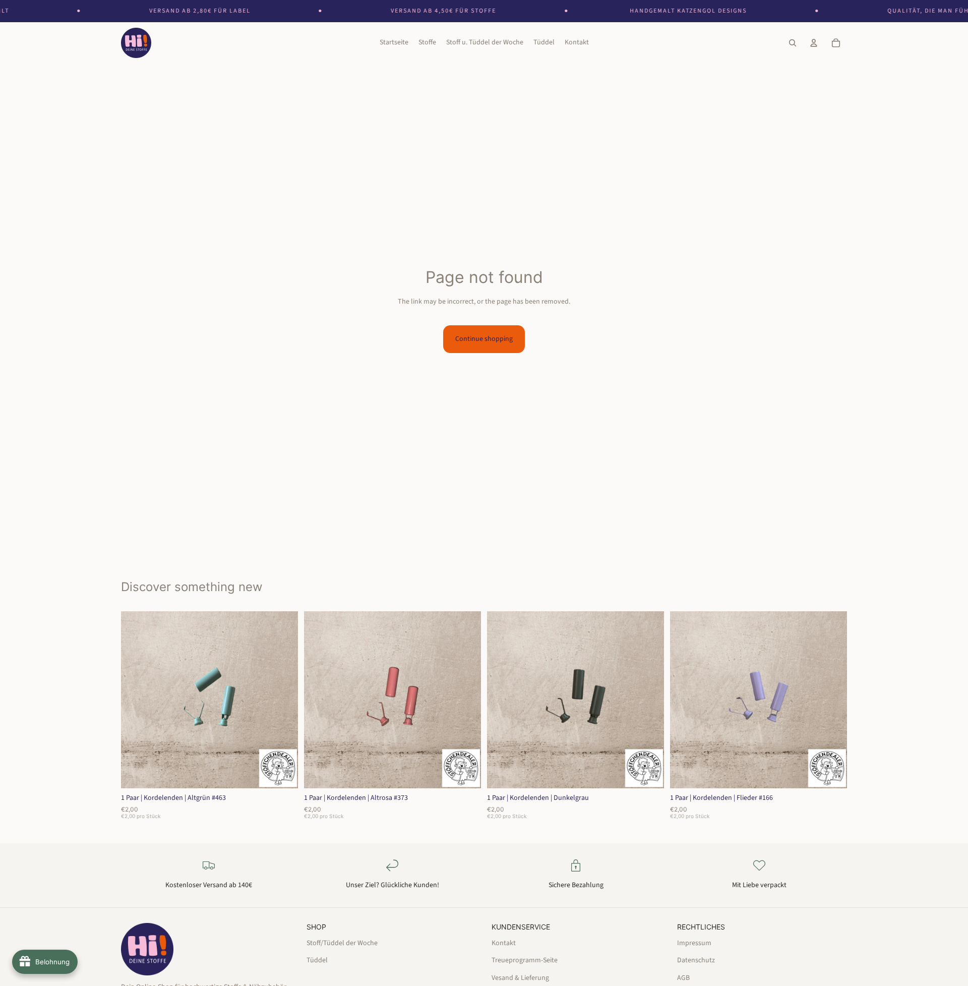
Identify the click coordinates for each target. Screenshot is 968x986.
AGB (683, 977)
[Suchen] (792, 43)
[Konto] (814, 43)
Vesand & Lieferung (520, 977)
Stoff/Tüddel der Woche (342, 943)
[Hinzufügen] (282, 773)
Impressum (694, 943)
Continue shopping (484, 339)
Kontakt (504, 943)
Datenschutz (696, 960)
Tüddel (317, 960)
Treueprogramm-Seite (525, 960)
